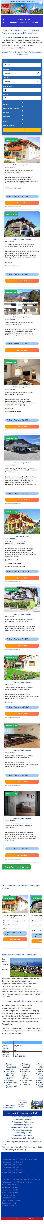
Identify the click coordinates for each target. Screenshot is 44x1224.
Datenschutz (19, 1218)
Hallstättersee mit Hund (10, 1184)
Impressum (12, 1218)
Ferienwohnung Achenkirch (22, 1117)
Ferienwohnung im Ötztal (33, 1147)
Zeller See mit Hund (9, 1195)
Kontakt (26, 1218)
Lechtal (24, 1075)
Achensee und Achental (11, 1087)
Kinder (5, 94)
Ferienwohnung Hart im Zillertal (22, 1127)
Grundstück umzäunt (11, 108)
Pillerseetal (26, 1084)
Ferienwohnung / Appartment (23, 1102)
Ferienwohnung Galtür (22, 1125)
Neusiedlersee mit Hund (11, 1190)
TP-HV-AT (31, 1218)
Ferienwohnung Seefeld (22, 1133)
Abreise (6, 77)
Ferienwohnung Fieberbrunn (22, 1122)
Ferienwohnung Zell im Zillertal (22, 1138)
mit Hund (21, 1104)
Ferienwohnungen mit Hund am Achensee (17, 1182)
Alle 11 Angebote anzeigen (16, 867)
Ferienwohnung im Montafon (12, 1147)
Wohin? (5, 61)
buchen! (21, 1106)
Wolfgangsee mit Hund (10, 1192)
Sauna (5, 121)
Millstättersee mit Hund (10, 1187)
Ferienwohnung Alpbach (22, 1119)
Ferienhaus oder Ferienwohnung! (9, 1106)
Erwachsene (7, 86)
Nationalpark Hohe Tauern (10, 1072)
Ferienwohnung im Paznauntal (14, 1150)
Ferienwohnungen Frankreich (12, 1172)
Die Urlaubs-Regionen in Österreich (15, 1142)
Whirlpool (7, 117)
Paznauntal (10, 1080)
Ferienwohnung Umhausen (22, 1135)
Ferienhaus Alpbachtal (26, 1065)
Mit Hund (6, 104)
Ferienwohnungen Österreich (12, 1162)
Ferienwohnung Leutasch (22, 1130)
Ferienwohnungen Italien (11, 1167)
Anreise (6, 69)
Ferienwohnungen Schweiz (12, 1164)
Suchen (22, 130)
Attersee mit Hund (8, 1198)
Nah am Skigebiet (9, 125)
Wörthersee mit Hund (9, 1206)
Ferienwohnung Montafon (11, 1068)
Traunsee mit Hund (9, 1203)
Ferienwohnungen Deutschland (13, 1170)
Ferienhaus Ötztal (10, 1078)
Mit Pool (6, 112)
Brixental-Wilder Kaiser (11, 1065)
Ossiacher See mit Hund (11, 1200)
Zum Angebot (22, 203)
